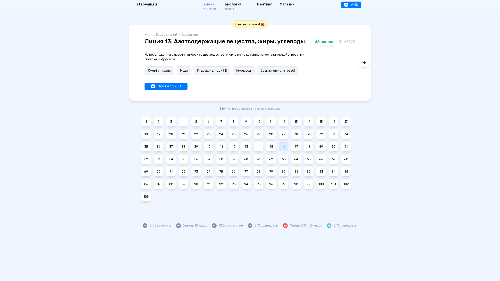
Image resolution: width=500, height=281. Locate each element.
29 (284, 134)
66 (321, 159)
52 (146, 159)
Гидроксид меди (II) (212, 70)
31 (308, 134)
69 (146, 171)
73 (196, 171)
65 (309, 159)
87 (159, 184)
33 (333, 134)
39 (196, 147)
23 (209, 134)
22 (196, 134)
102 (346, 184)
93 (234, 184)
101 (333, 184)
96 (271, 184)
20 (171, 134)
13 (296, 122)
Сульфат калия (159, 70)
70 (159, 171)
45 (271, 147)
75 (221, 171)
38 (184, 147)
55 (183, 159)
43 (246, 147)
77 (246, 171)
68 (346, 159)
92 (221, 184)
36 (159, 147)
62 (271, 159)
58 (221, 159)
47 (296, 147)
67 (334, 159)
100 (321, 184)
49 (321, 147)
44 (259, 147)
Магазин (287, 4)
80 (284, 171)
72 (184, 171)
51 (346, 147)
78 (259, 171)
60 (246, 159)
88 (171, 184)
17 (346, 122)
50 (334, 147)
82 (309, 171)
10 (258, 122)
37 (171, 147)
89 (184, 184)
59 (234, 159)
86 (146, 184)
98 (296, 184)
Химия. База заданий (161, 34)
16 (333, 122)
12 (283, 122)
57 (208, 159)
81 (296, 171)
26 (246, 134)
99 (309, 184)
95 (259, 184)
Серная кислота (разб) (278, 70)
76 (234, 171)
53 (158, 159)
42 (234, 147)
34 (346, 134)
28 (271, 134)
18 (146, 134)
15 (321, 122)
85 (346, 171)
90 (196, 184)
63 (284, 159)
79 (271, 171)
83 (321, 171)
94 (246, 184)
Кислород (243, 70)
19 (158, 134)
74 (208, 171)
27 (259, 134)
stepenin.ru (147, 4)
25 (234, 134)
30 (296, 134)
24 (221, 134)
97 (284, 184)
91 (208, 184)
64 (296, 159)
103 (146, 196)
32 (321, 134)
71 (171, 171)
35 (146, 147)
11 (271, 122)
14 (308, 122)
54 (171, 159)
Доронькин (189, 34)
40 (209, 147)
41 (221, 147)
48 (309, 147)
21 (183, 134)
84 (334, 171)
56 (196, 159)
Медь (184, 70)
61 (258, 159)
